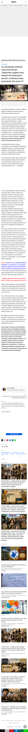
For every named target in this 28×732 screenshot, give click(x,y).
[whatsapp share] (12, 440)
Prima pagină (4, 59)
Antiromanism (4, 64)
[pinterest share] (7, 440)
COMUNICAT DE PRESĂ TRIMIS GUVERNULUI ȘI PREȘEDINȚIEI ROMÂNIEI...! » (14, 397)
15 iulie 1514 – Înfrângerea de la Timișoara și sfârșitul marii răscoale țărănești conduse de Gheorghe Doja (13, 708)
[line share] (15, 440)
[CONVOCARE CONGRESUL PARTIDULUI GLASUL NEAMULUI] (14, 553)
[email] (7, 730)
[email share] (5, 440)
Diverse (3, 615)
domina (22, 452)
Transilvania (4, 703)
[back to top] (25, 726)
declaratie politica (15, 452)
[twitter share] (2, 440)
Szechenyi (12, 453)
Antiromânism (4, 5)
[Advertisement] (14, 22)
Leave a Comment (14, 434)
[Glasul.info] (13, 2)
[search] (26, 2)
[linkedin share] (10, 440)
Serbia (25, 5)
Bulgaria (10, 5)
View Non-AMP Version (17, 726)
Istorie (3, 673)
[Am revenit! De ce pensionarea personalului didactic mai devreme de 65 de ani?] (14, 580)
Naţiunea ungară (4, 453)
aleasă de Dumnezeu (13, 59)
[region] (14, 47)
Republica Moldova (18, 5)
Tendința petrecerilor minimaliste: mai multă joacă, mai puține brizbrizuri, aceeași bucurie (13, 620)
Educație (3, 588)
